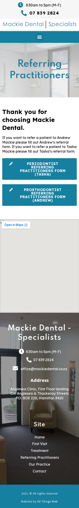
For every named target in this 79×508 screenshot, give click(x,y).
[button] (39, 37)
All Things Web (47, 501)
